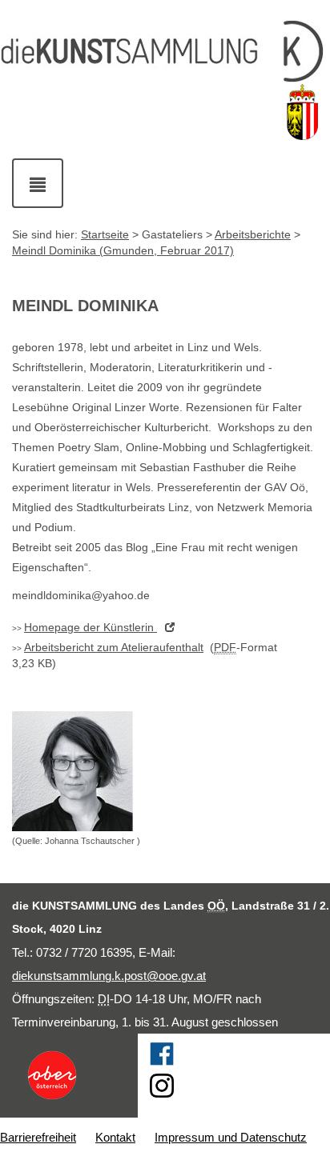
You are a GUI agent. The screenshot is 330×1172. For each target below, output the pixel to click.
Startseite (105, 234)
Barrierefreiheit (38, 1137)
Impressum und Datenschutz (231, 1137)
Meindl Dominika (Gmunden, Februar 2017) (123, 250)
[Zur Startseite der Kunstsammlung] (165, 52)
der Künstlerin (90, 627)
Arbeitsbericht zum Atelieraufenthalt (113, 647)
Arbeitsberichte (253, 234)
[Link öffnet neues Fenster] (69, 1075)
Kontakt (115, 1137)
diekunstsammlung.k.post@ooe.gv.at (109, 975)
